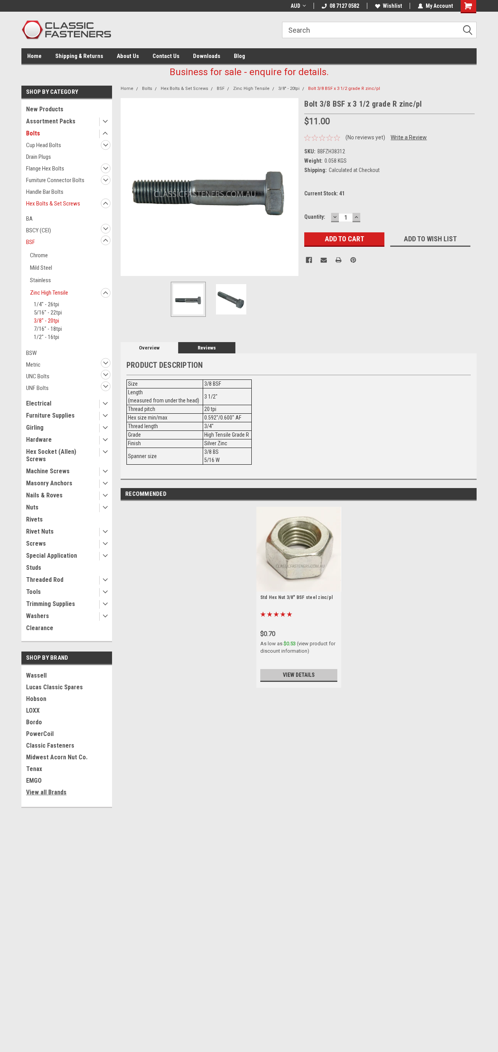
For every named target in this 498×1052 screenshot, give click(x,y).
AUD (295, 6)
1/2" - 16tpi (46, 337)
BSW (31, 353)
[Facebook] (309, 260)
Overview (149, 348)
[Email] (324, 260)
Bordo (34, 722)
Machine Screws (48, 471)
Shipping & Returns (79, 56)
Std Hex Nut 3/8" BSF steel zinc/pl (296, 597)
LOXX (33, 710)
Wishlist (392, 6)
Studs (33, 567)
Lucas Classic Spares (54, 687)
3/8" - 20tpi (46, 320)
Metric (33, 364)
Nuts (32, 507)
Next (290, 187)
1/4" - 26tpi (46, 304)
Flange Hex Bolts (45, 168)
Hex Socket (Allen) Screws (51, 455)
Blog (239, 56)
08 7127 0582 (344, 6)
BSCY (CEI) (38, 230)
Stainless (40, 280)
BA (29, 218)
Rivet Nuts (40, 531)
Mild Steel (41, 267)
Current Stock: (324, 193)
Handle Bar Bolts (44, 191)
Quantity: (314, 217)
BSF (30, 242)
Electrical (38, 403)
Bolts (33, 133)
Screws (36, 543)
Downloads (206, 56)
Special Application (51, 555)
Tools (33, 591)
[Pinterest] (353, 260)
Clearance (39, 628)
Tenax (34, 769)
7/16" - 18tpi (48, 328)
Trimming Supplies (50, 604)
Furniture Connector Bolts (55, 180)
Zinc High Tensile (49, 292)
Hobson (36, 699)
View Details (299, 675)
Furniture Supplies (50, 415)
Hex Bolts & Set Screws (53, 203)
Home (34, 56)
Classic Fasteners (50, 745)
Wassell (36, 675)
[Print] (338, 260)
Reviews (207, 348)
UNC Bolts (37, 376)
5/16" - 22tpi (48, 312)
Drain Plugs (38, 156)
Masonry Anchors (49, 483)
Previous (128, 187)
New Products (44, 109)
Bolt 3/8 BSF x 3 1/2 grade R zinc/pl (344, 88)
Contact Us (166, 56)
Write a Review (409, 137)
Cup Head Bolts (43, 145)
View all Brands (46, 792)
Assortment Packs (50, 121)
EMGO (34, 780)
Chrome (39, 255)
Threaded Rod (44, 579)
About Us (128, 56)
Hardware (39, 439)
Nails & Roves (44, 495)
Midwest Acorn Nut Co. (57, 757)
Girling (35, 427)
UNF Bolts (37, 388)
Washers (37, 616)
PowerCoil (40, 734)
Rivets (34, 519)
